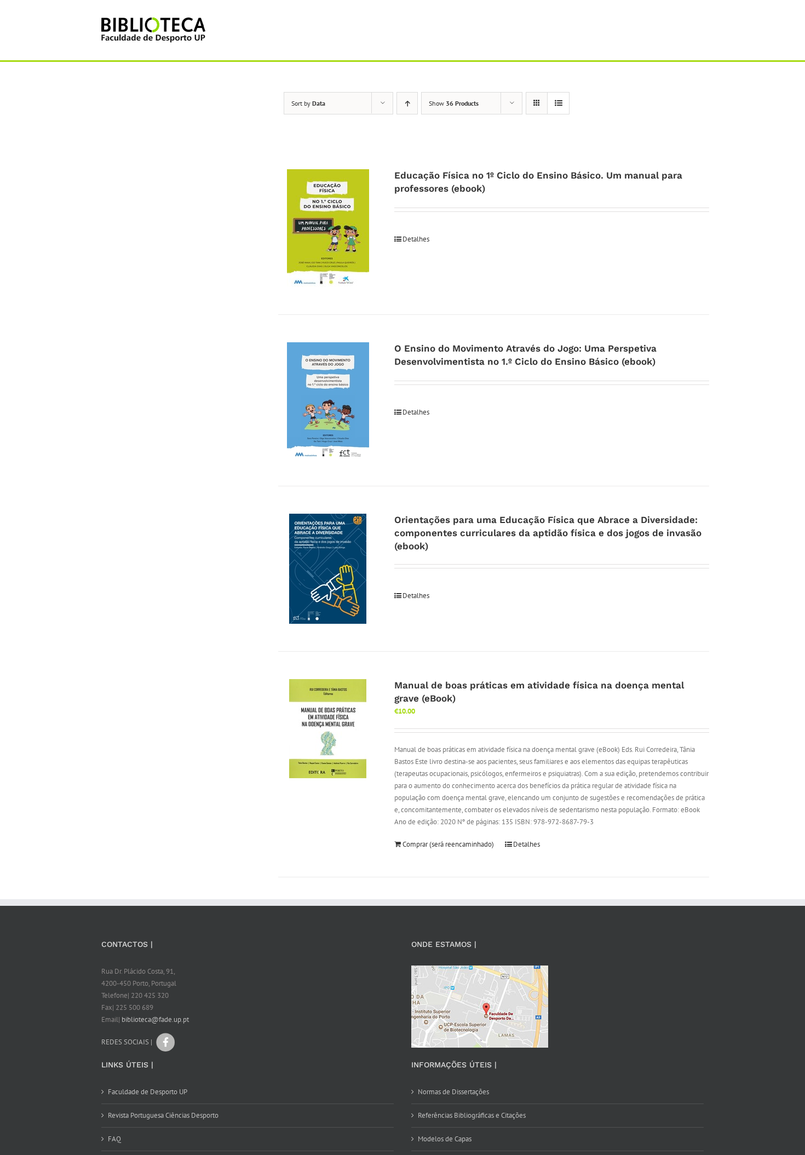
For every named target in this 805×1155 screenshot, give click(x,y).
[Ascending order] (407, 103)
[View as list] (558, 103)
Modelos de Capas (445, 1138)
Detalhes (416, 239)
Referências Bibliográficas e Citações (472, 1115)
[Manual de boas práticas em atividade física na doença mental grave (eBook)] (327, 728)
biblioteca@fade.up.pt (155, 1019)
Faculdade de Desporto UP (147, 1091)
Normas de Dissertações (453, 1091)
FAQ (114, 1138)
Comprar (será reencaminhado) (448, 844)
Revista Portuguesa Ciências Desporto (163, 1115)
